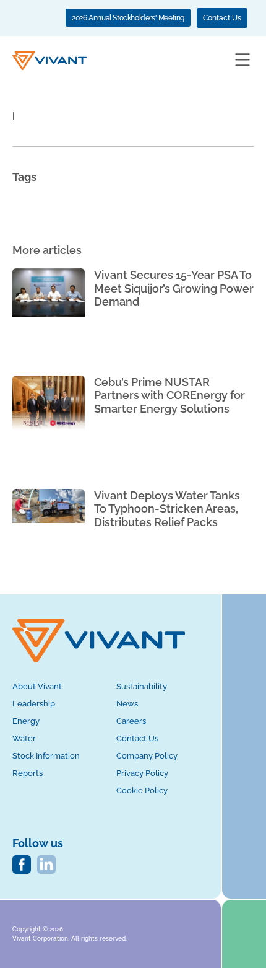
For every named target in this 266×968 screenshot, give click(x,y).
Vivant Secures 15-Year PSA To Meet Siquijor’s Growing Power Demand (174, 288)
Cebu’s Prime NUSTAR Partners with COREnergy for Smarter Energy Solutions (169, 395)
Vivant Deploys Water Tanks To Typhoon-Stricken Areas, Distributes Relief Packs (167, 509)
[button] (242, 61)
